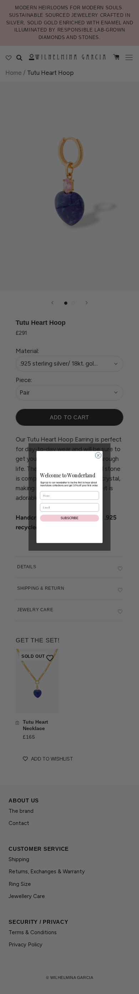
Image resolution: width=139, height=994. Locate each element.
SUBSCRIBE (69, 518)
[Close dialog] (98, 455)
